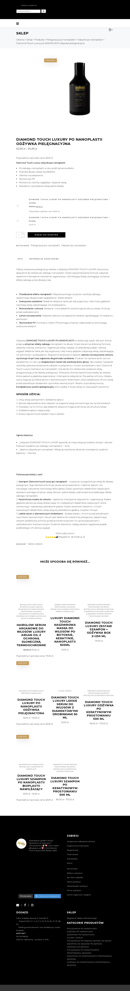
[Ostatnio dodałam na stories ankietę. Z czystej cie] (39, 859)
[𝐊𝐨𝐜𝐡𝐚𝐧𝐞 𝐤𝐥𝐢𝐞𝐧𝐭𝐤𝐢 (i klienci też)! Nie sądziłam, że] (55, 888)
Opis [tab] (20, 259)
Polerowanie (72, 854)
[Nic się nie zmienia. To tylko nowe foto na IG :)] (23, 888)
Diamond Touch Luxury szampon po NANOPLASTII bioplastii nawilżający (31, 782)
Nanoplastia (72, 859)
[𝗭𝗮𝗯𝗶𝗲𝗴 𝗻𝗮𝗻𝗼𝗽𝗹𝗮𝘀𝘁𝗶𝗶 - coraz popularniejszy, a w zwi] (39, 878)
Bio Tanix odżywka (75, 877)
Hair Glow (36, 605)
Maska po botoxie (70, 609)
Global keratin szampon (77, 886)
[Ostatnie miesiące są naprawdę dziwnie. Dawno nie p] (39, 888)
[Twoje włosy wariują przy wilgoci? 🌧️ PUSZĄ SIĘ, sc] (23, 868)
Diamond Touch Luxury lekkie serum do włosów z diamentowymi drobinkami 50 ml (65, 707)
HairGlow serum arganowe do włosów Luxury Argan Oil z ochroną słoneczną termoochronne (31, 635)
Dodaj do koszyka (46, 235)
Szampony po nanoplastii (81, 935)
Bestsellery (25, 605)
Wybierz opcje (31, 718)
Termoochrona (34, 618)
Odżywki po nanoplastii (73, 245)
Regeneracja (72, 850)
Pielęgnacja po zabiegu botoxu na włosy (89, 941)
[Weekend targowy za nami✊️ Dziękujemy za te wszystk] (55, 859)
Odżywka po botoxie (105, 609)
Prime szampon (74, 890)
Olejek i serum (35, 607)
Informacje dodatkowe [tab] (44, 259)
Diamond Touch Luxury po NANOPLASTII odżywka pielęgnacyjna (31, 706)
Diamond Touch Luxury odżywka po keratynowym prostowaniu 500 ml (99, 710)
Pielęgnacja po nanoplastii (45, 245)
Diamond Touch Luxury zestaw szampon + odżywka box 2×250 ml (98, 629)
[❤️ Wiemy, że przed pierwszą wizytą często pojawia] (23, 859)
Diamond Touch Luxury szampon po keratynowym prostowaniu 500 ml (65, 786)
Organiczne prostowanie (78, 846)
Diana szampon (74, 882)
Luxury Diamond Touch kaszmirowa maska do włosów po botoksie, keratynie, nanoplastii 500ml (65, 631)
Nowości (23, 607)
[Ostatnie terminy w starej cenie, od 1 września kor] (55, 878)
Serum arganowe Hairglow (79, 895)
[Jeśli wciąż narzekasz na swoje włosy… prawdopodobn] (23, 878)
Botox (69, 863)
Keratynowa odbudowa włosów (81, 841)
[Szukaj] (43, 11)
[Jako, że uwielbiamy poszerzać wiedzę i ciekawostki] (39, 868)
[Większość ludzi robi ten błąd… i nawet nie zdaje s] (55, 868)
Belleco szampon (75, 873)
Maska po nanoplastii (65, 611)
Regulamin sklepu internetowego (82, 918)
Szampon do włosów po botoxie (99, 611)
